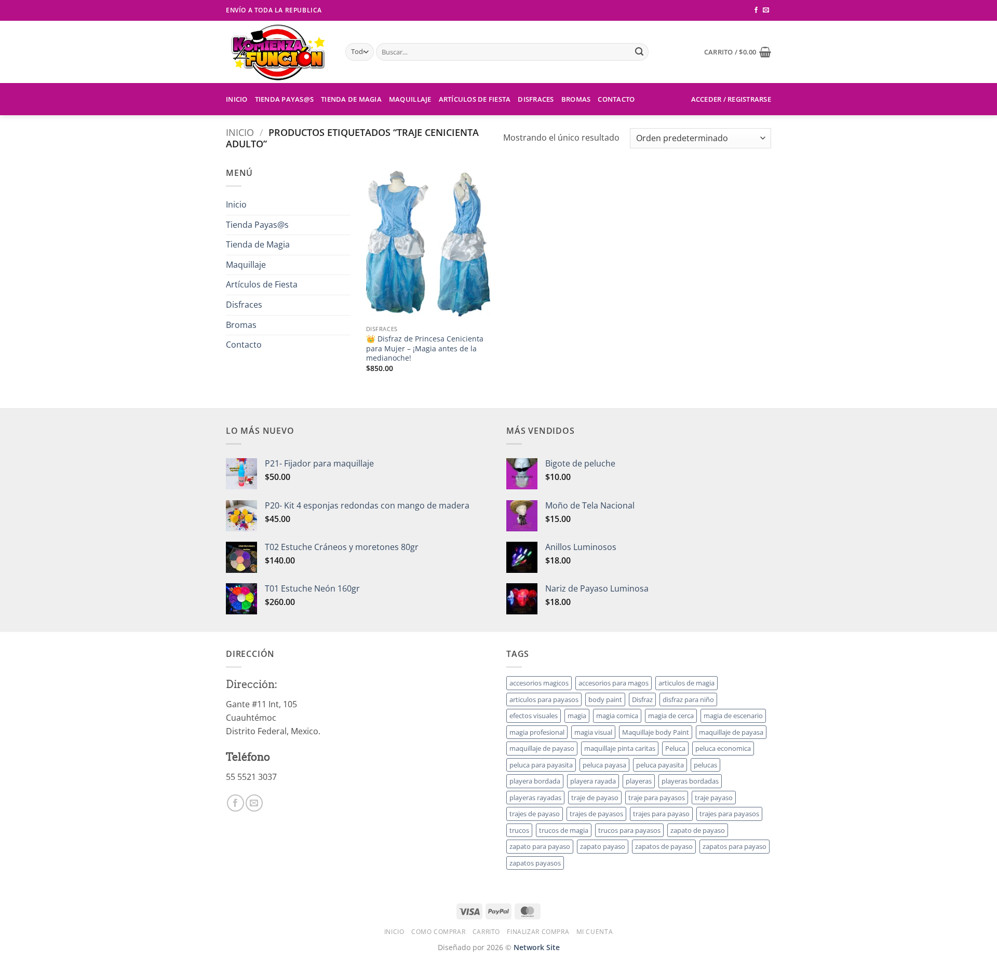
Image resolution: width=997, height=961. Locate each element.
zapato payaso (602, 846)
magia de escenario (733, 715)
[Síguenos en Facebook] (756, 10)
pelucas (705, 765)
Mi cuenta (594, 931)
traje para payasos (656, 797)
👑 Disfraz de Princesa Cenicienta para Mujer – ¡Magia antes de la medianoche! (424, 348)
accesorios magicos (539, 683)
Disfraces (536, 99)
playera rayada (593, 781)
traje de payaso (594, 797)
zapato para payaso (539, 846)
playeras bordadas (690, 781)
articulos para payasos (543, 699)
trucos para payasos (629, 830)
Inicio (237, 99)
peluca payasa (604, 765)
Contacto (616, 99)
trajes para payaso (661, 813)
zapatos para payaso (734, 846)
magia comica (617, 715)
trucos (519, 830)
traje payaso (714, 797)
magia (577, 715)
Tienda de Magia (351, 99)
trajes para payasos (729, 813)
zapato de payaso (697, 830)
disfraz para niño (688, 699)
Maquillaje (410, 99)
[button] (737, 51)
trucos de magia (563, 830)
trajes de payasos (596, 813)
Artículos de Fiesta (475, 99)
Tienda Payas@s (284, 99)
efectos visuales (533, 715)
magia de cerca (671, 715)
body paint (605, 699)
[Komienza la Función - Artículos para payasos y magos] (278, 51)
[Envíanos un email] (766, 10)
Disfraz (642, 699)
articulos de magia (686, 683)
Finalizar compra (538, 931)
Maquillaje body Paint (655, 732)
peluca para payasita (541, 765)
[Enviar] (639, 52)
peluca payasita (660, 765)
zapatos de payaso (664, 846)
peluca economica (723, 748)
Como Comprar (438, 931)
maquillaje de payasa (731, 732)
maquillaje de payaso (541, 748)
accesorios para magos (613, 683)
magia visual (593, 732)
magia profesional (536, 732)
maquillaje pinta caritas (619, 748)
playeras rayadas (535, 797)
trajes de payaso (534, 813)
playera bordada (534, 781)
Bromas (576, 99)
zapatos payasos (535, 863)
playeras (639, 781)
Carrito (486, 931)
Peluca (675, 748)
